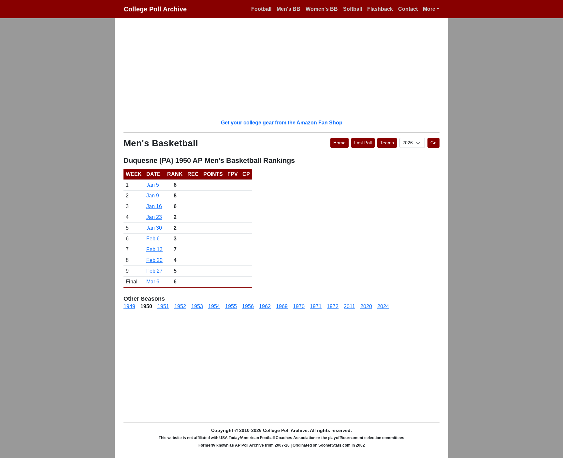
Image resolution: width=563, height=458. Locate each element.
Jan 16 (154, 206)
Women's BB (322, 9)
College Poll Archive (155, 9)
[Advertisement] (285, 68)
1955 (231, 306)
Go (433, 142)
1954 (214, 306)
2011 (349, 306)
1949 (129, 306)
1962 (265, 306)
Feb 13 (154, 249)
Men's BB (288, 9)
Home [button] (339, 142)
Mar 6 (152, 281)
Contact (408, 9)
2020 (366, 306)
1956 (248, 306)
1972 (333, 306)
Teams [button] (387, 142)
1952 (180, 306)
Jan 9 (152, 195)
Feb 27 (154, 271)
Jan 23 (154, 217)
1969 (282, 306)
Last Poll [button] (363, 142)
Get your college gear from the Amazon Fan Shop (281, 122)
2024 (383, 306)
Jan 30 (154, 228)
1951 (163, 306)
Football (261, 9)
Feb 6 (153, 238)
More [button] (429, 9)
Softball (352, 9)
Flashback (380, 9)
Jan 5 (152, 185)
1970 (299, 306)
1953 (197, 306)
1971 (316, 306)
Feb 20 (154, 260)
